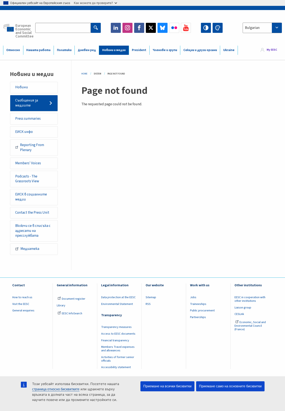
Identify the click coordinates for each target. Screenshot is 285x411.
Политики (64, 50)
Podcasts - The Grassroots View (27, 179)
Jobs (193, 297)
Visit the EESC (20, 304)
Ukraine (229, 50)
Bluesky (163, 28)
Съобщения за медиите (26, 103)
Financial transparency (115, 340)
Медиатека (29, 248)
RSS (148, 304)
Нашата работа (38, 50)
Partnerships (198, 317)
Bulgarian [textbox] (252, 27)
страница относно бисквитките (55, 389)
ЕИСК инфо (24, 131)
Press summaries (28, 118)
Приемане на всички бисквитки (167, 386)
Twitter (151, 28)
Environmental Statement (117, 304)
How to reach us (22, 297)
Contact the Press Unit (32, 212)
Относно (13, 50)
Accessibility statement (116, 367)
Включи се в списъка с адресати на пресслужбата (32, 230)
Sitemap (151, 297)
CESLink (239, 314)
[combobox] (262, 28)
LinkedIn (116, 28)
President (139, 50)
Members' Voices (28, 163)
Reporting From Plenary (32, 148)
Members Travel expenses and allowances (118, 349)
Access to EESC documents (118, 334)
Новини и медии (114, 50)
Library (61, 305)
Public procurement (202, 310)
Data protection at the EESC (118, 297)
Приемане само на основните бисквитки (230, 386)
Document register (73, 299)
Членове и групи (165, 50)
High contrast (206, 28)
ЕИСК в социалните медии (31, 197)
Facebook (139, 28)
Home (84, 73)
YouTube (186, 28)
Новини (21, 87)
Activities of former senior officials (117, 359)
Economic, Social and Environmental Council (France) (250, 325)
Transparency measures (116, 327)
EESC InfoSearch (72, 313)
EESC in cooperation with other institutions (250, 299)
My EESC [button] (272, 50)
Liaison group (243, 308)
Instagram (127, 28)
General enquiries (23, 310)
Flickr (174, 28)
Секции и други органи (200, 50)
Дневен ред (87, 50)
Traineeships (198, 304)
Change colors (218, 28)
